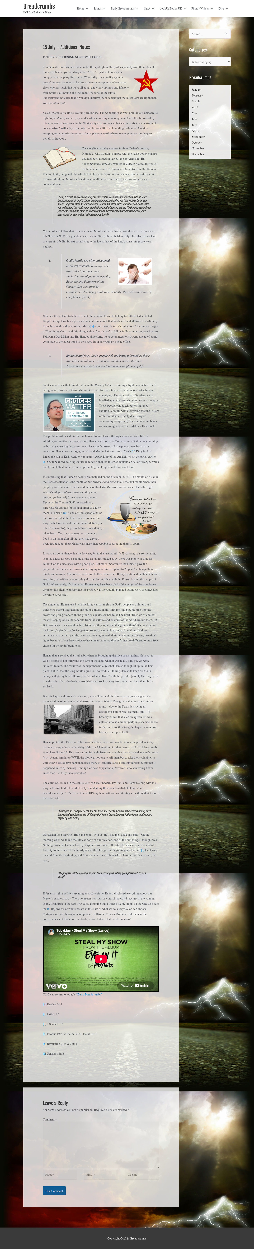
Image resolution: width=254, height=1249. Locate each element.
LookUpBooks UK (171, 8)
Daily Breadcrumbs (123, 8)
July (194, 125)
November (198, 148)
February (197, 95)
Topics (98, 8)
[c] (44, 462)
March (196, 101)
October (197, 142)
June (194, 119)
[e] (142, 850)
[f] (49, 909)
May (194, 113)
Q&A (147, 8)
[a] (92, 326)
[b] (133, 451)
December (198, 154)
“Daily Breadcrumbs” (89, 994)
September (198, 137)
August (196, 131)
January (196, 89)
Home (80, 8)
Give (221, 8)
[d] (65, 513)
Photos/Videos (200, 8)
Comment (50, 1119)
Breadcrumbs (39, 6)
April (195, 107)
